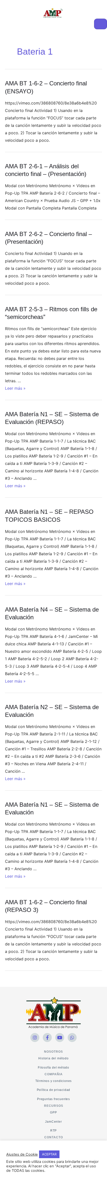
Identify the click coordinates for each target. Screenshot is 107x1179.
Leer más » (15, 388)
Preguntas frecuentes (53, 1099)
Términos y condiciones (53, 1081)
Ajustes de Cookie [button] (22, 1154)
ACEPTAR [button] (49, 1154)
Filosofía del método (53, 1067)
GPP (53, 1112)
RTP (53, 1130)
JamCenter (53, 1121)
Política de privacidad (53, 1090)
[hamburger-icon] (100, 24)
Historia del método (53, 1058)
